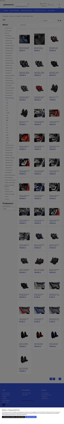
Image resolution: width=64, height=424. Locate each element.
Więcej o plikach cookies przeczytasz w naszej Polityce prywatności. (14, 414)
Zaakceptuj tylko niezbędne (9, 416)
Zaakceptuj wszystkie (31, 416)
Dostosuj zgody (20, 416)
